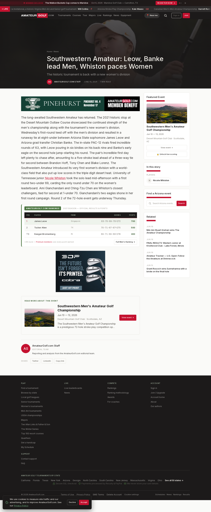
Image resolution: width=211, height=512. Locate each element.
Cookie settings (131, 494)
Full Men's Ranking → (125, 242)
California (25, 480)
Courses (77, 15)
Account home (158, 397)
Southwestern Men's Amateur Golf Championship (166, 128)
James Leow (40, 221)
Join (186, 15)
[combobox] (167, 203)
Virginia (151, 480)
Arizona (66, 480)
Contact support (29, 459)
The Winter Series (30, 429)
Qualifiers (25, 438)
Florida (36, 480)
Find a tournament (29, 388)
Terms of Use (67, 494)
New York (55, 480)
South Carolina (106, 480)
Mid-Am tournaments (31, 411)
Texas (45, 480)
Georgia (76, 480)
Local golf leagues (30, 397)
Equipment (126, 15)
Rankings (107, 15)
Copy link (60, 361)
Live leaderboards (73, 388)
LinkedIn (47, 361)
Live (99, 15)
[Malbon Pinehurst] (80, 103)
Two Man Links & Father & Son (35, 424)
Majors (92, 15)
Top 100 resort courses (32, 433)
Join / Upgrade (158, 392)
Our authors (156, 406)
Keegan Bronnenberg (44, 234)
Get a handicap (28, 442)
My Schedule (27, 447)
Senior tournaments (30, 402)
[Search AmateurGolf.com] (165, 15)
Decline (72, 502)
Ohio (160, 480)
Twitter (35, 361)
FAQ (23, 463)
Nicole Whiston (55, 178)
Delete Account (114, 494)
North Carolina (90, 480)
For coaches (113, 402)
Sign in (176, 15)
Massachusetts (137, 480)
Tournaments (64, 15)
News (116, 15)
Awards (111, 397)
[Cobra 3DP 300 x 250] (80, 271)
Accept (84, 502)
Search (181, 203)
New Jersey (122, 480)
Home (49, 51)
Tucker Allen (40, 227)
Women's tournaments (32, 406)
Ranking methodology (118, 392)
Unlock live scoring (167, 154)
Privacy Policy (83, 494)
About (153, 402)
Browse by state (29, 392)
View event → (167, 147)
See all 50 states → (174, 480)
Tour (85, 15)
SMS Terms (98, 494)
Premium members (44, 242)
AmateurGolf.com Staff (67, 82)
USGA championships (31, 415)
